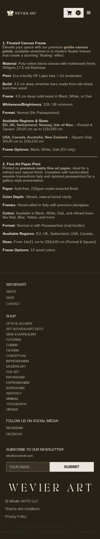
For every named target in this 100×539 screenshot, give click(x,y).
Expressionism (17, 382)
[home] (21, 13)
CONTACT (13, 304)
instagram (14, 428)
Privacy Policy (15, 516)
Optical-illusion (19, 323)
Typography (16, 404)
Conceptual (16, 356)
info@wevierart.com (19, 456)
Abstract (14, 393)
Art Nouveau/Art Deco (24, 329)
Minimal (12, 399)
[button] (89, 12)
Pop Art (12, 372)
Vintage (12, 409)
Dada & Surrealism (21, 334)
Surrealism (15, 388)
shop (10, 298)
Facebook (14, 434)
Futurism (13, 340)
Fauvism (12, 350)
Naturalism (15, 377)
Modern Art (16, 366)
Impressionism (17, 361)
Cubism (12, 345)
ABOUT (11, 291)
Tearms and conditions (22, 509)
